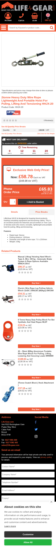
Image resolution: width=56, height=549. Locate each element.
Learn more (10, 526)
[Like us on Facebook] (45, 422)
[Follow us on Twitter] (45, 429)
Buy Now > (36, 283)
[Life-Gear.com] (28, 6)
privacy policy (46, 457)
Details (14, 212)
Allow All (28, 542)
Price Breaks (41, 212)
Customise (28, 534)
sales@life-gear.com (10, 445)
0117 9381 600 (11, 440)
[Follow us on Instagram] (45, 436)
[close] (51, 501)
